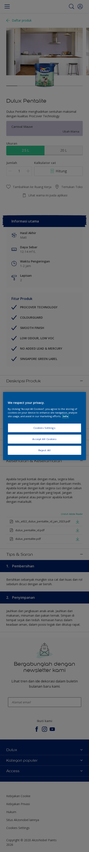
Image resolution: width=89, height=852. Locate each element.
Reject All (44, 450)
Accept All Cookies (44, 438)
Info (65, 416)
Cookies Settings (44, 427)
